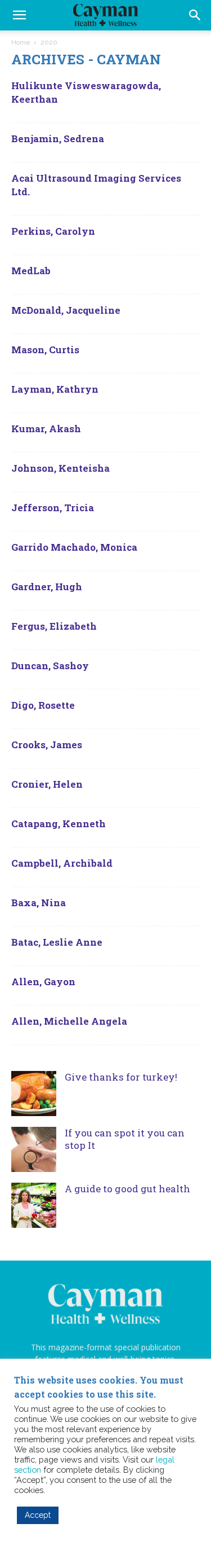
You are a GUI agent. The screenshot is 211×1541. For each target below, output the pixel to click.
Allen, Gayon (43, 981)
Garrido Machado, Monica (74, 547)
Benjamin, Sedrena (57, 138)
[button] (195, 15)
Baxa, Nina (38, 902)
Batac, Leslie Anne (56, 942)
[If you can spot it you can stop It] (33, 1149)
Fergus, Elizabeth (54, 626)
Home (20, 42)
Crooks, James (46, 744)
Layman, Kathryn (54, 389)
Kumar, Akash (46, 428)
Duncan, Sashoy (50, 665)
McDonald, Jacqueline (65, 310)
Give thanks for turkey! (121, 1076)
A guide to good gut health (127, 1188)
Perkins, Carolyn (53, 231)
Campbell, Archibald (62, 863)
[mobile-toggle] (19, 15)
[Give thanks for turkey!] (33, 1093)
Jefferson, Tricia (52, 507)
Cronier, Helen (47, 784)
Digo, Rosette (43, 705)
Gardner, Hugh (46, 586)
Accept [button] (38, 1515)
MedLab (31, 270)
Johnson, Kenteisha (60, 468)
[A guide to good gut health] (33, 1205)
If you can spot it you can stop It (125, 1139)
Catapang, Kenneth (58, 823)
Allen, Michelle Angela (69, 1021)
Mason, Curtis (45, 349)
